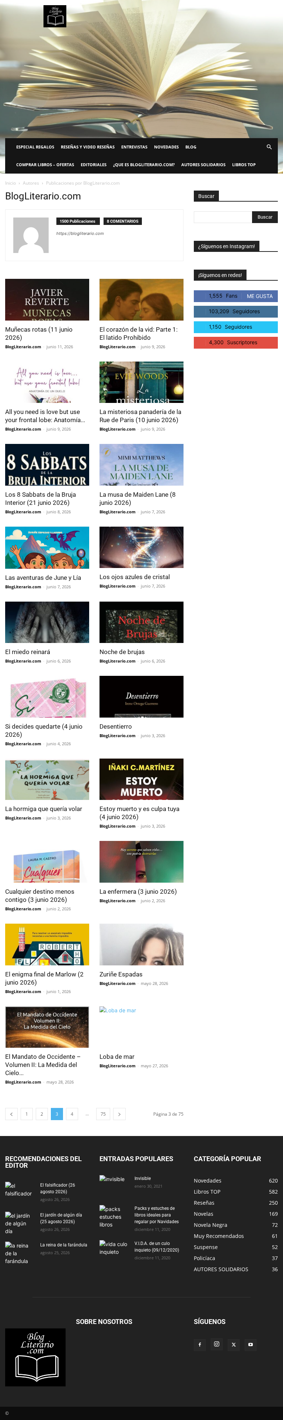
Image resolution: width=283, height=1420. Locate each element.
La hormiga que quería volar (43, 808)
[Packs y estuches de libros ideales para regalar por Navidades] (114, 1216)
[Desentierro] (141, 697)
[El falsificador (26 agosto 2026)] (20, 1192)
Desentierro (115, 726)
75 (103, 1114)
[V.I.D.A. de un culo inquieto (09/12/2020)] (114, 1250)
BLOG (190, 147)
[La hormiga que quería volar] (47, 779)
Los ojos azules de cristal (134, 577)
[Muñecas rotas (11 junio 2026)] (47, 300)
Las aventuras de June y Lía (43, 577)
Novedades (166, 147)
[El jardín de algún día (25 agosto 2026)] (20, 1223)
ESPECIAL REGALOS (35, 147)
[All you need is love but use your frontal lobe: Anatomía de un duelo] (47, 382)
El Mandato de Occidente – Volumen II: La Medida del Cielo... (43, 1065)
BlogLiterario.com (23, 346)
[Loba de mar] (141, 1027)
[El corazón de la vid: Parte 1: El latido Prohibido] (141, 300)
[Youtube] (250, 1345)
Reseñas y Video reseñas (88, 147)
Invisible (142, 1178)
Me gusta (260, 296)
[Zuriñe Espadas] (141, 944)
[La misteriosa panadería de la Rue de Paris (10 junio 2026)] (141, 382)
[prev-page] (11, 1114)
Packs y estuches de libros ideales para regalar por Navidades (156, 1215)
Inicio (10, 183)
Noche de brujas (122, 652)
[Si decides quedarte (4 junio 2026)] (47, 697)
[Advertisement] (141, 82)
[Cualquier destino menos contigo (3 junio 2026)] (47, 862)
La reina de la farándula (63, 1245)
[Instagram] (217, 1344)
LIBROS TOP (244, 164)
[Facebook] (200, 1345)
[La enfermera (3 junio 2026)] (141, 862)
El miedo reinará (27, 652)
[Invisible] (114, 1185)
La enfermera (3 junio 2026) (138, 891)
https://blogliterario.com (80, 233)
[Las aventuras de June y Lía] (47, 548)
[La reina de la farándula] (20, 1253)
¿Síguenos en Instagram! (226, 246)
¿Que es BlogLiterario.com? (144, 164)
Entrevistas (134, 147)
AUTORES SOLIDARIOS (203, 164)
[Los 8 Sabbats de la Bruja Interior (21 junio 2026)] (47, 465)
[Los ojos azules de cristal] (141, 547)
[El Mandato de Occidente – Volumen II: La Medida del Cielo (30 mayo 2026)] (47, 1027)
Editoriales (93, 164)
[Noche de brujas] (141, 622)
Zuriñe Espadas (121, 974)
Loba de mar (116, 1056)
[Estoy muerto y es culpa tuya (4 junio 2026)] (141, 779)
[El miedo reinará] (47, 622)
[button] (269, 147)
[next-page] (119, 1114)
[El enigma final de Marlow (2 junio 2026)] (47, 944)
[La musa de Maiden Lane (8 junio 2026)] (141, 465)
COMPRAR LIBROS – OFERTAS (45, 164)
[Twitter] (234, 1345)
